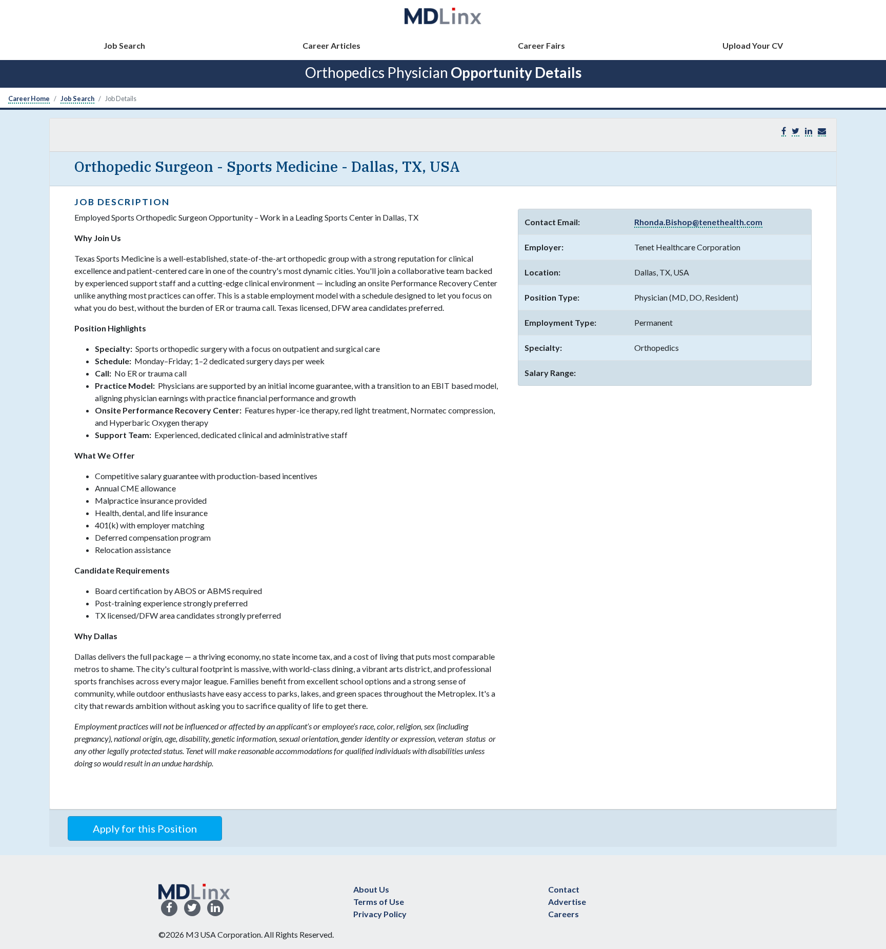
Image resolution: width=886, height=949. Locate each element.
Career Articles (331, 45)
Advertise (567, 901)
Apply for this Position (145, 828)
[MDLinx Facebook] (169, 908)
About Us (371, 889)
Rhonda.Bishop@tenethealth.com (698, 222)
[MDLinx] (443, 15)
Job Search (124, 45)
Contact (563, 889)
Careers (563, 914)
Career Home (29, 98)
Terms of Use (378, 901)
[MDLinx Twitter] (192, 908)
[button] (822, 131)
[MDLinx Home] (194, 890)
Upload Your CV (752, 45)
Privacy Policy (380, 914)
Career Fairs (541, 45)
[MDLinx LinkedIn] (215, 908)
